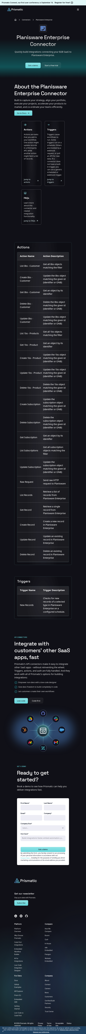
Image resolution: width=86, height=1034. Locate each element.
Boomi (47, 935)
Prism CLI (17, 995)
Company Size (26, 824)
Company (48, 813)
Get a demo (33, 65)
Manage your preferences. (41, 1032)
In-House (48, 943)
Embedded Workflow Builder (18, 951)
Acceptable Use (60, 1024)
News (47, 993)
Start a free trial (51, 65)
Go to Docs (21, 113)
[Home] (15, 20)
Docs (16, 980)
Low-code (21, 701)
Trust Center (49, 1011)
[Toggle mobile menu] (78, 9)
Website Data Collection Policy (69, 1030)
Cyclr (46, 939)
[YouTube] (21, 916)
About (47, 980)
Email (23, 813)
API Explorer (18, 991)
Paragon (48, 954)
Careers (47, 988)
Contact (47, 984)
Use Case (24, 834)
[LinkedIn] (15, 916)
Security (48, 1007)
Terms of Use (49, 1024)
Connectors (26, 20)
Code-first (36, 701)
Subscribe (21, 903)
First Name (25, 803)
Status (69, 1023)
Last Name (48, 803)
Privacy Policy (25, 858)
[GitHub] (26, 916)
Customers (49, 997)
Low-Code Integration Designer (18, 967)
